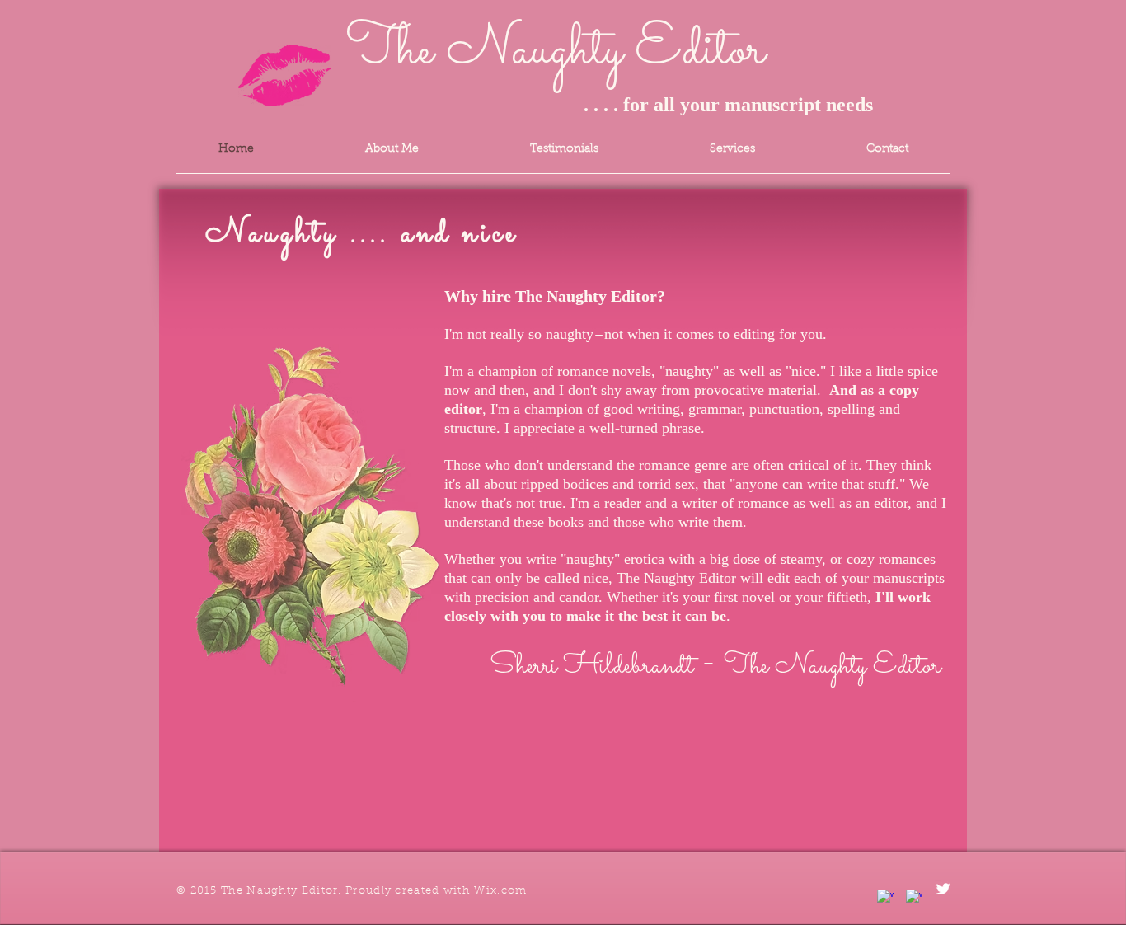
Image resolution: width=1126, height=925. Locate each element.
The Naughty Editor (555, 51)
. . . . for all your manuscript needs (609, 104)
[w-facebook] (885, 898)
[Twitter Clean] (943, 888)
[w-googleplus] (914, 898)
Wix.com (500, 890)
